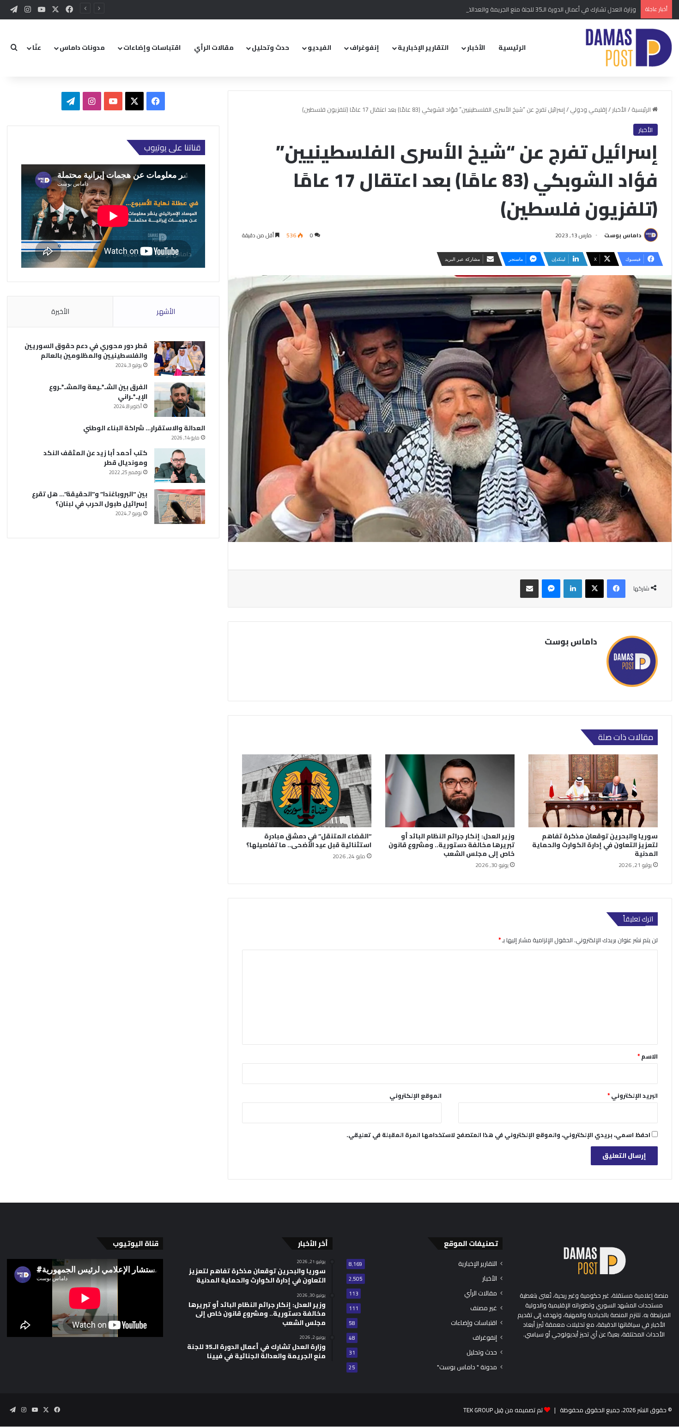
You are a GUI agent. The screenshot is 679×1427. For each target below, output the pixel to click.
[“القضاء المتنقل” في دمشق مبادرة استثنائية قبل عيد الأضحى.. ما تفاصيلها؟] (306, 790)
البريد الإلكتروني (632, 1095)
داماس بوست (622, 235)
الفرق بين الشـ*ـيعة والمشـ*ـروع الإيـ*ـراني (98, 392)
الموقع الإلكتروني (415, 1095)
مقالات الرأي (214, 48)
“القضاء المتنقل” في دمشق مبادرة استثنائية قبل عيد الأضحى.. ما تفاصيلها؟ (308, 840)
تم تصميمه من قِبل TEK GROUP (503, 1409)
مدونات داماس (82, 48)
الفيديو (319, 48)
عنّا (36, 48)
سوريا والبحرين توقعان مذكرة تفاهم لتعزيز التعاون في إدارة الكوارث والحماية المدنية (595, 845)
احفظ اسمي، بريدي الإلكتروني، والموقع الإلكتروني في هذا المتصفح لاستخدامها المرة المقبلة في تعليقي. (498, 1134)
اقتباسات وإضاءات (152, 48)
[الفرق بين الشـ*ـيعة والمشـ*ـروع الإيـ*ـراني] (179, 399)
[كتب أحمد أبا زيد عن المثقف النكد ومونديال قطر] (179, 465)
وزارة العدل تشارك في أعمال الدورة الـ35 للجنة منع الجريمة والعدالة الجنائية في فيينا (532, 9)
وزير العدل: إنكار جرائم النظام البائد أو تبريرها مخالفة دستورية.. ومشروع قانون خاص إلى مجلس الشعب (451, 845)
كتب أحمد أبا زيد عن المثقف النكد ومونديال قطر (95, 458)
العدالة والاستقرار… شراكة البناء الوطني (144, 428)
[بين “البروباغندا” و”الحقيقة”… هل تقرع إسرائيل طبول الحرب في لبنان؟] (179, 506)
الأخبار (476, 48)
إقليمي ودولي (588, 109)
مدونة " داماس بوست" (467, 1367)
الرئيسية (512, 48)
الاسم (647, 1056)
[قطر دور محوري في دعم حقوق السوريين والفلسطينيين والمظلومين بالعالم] (179, 358)
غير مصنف (483, 1308)
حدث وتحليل (270, 48)
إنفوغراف (364, 48)
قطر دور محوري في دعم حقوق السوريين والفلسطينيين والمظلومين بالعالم (85, 350)
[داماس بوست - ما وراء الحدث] (628, 47)
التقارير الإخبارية (423, 48)
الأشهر (166, 311)
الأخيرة (60, 311)
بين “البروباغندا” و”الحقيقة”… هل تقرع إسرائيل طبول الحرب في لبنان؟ (89, 499)
